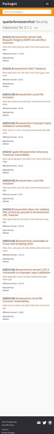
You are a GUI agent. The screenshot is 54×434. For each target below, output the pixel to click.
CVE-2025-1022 (27, 72)
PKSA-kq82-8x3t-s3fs (11, 72)
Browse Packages (8, 433)
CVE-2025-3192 (27, 47)
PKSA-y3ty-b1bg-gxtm (12, 159)
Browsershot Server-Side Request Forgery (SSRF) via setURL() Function (24, 39)
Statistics (5, 429)
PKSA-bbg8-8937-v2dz (12, 276)
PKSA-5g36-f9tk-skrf (11, 219)
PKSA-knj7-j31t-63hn (11, 305)
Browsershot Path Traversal (29, 68)
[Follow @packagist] (44, 422)
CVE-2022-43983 (28, 248)
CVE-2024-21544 (28, 187)
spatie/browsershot (19, 21)
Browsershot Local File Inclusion (23, 96)
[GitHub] (50, 422)
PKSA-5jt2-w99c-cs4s (12, 187)
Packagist (9, 4)
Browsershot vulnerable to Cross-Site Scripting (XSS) (25, 242)
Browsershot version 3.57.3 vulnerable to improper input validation (26, 271)
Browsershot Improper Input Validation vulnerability (27, 124)
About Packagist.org (9, 422)
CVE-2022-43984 (29, 276)
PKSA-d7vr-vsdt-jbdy (11, 248)
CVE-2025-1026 (28, 101)
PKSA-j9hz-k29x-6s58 (12, 47)
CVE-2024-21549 (29, 130)
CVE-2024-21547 (29, 159)
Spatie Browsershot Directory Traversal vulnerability (25, 153)
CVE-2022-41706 (27, 219)
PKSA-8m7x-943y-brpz (12, 101)
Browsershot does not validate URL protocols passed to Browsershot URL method (26, 212)
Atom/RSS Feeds (8, 425)
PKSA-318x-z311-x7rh (12, 130)
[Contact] (39, 422)
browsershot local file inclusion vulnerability (22, 300)
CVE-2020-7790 (27, 305)
